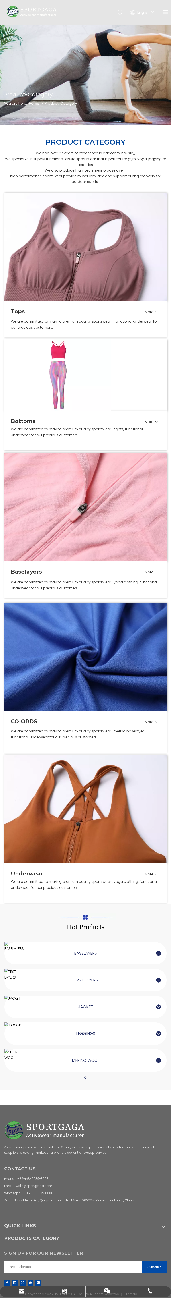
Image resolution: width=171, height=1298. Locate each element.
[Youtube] (30, 1282)
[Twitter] (23, 1282)
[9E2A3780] (85, 809)
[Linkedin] (15, 1282)
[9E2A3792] (85, 507)
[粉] (57, 375)
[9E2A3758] (85, 247)
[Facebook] (7, 1282)
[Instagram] (38, 1282)
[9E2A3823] (85, 657)
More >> (151, 312)
